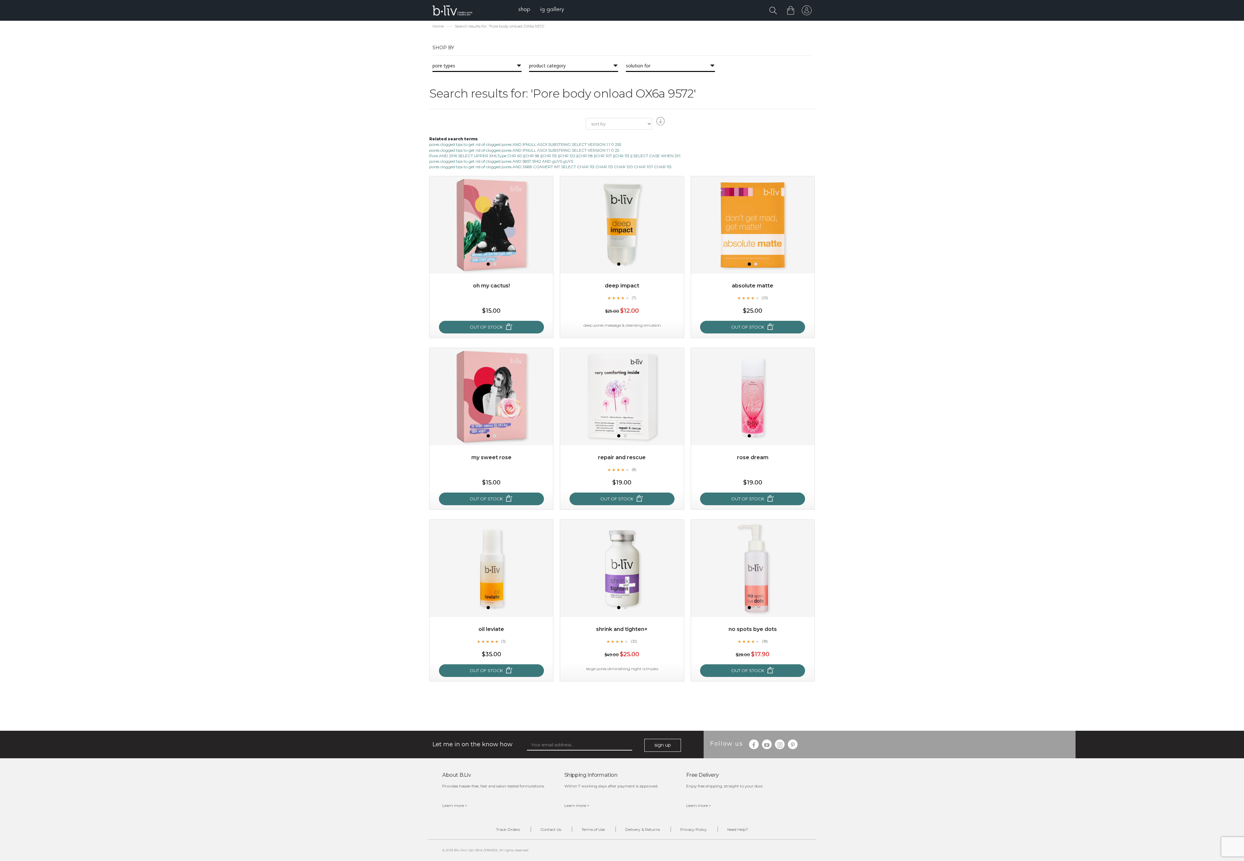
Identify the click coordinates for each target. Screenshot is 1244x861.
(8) (634, 469)
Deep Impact (622, 286)
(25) (765, 298)
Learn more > (454, 805)
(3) (503, 641)
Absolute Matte (752, 286)
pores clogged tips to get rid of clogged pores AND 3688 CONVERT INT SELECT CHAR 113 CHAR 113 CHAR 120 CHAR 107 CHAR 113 (550, 166)
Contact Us (550, 829)
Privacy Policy (693, 829)
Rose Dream (752, 457)
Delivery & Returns (642, 829)
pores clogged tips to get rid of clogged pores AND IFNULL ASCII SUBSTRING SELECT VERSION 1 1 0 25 (524, 150)
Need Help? (737, 829)
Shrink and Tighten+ (622, 629)
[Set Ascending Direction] (660, 123)
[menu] (541, 10)
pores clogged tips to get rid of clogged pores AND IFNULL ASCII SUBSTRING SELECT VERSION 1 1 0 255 (525, 144)
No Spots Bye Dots (753, 629)
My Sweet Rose (491, 457)
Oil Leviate (491, 629)
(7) (634, 298)
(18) (765, 641)
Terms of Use (593, 829)
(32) (634, 641)
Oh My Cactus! (491, 286)
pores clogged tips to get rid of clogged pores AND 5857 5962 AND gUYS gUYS (501, 161)
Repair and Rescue (622, 457)
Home (438, 26)
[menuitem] (524, 10)
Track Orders (508, 829)
